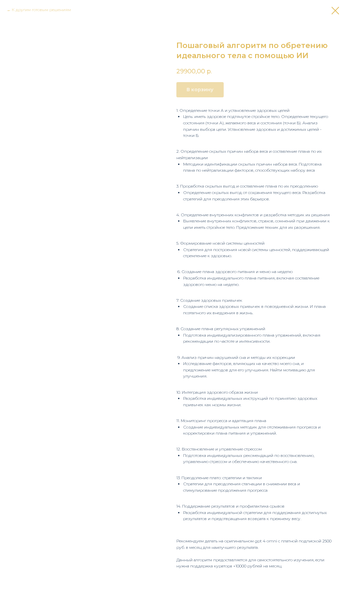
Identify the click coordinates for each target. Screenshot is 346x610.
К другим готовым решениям (41, 9)
